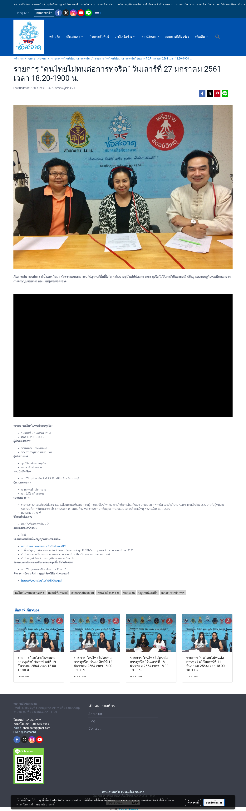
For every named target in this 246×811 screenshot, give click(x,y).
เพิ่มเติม (200, 36)
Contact (94, 728)
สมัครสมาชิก (44, 13)
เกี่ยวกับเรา (73, 36)
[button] (217, 36)
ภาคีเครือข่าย (124, 36)
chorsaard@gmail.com (36, 727)
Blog (91, 721)
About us (95, 714)
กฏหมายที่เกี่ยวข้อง (177, 36)
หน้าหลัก (54, 36)
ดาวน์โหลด (149, 36)
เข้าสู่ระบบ (23, 13)
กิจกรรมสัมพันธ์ (99, 36)
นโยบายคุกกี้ (48, 804)
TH (101, 13)
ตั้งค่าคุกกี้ (193, 802)
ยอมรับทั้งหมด (214, 802)
